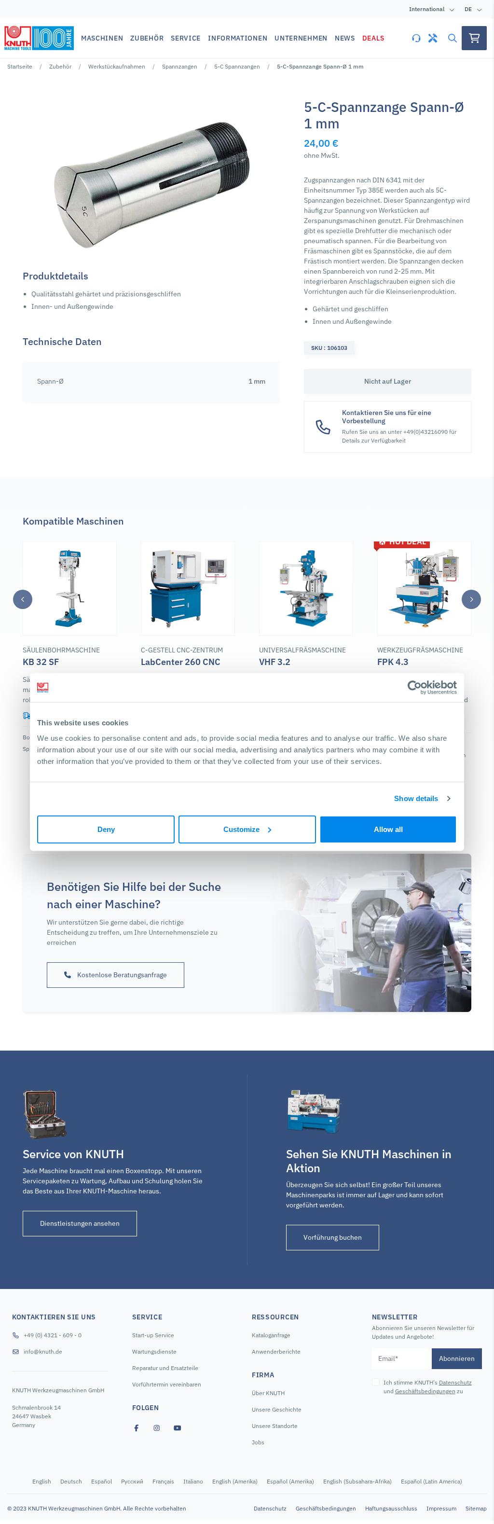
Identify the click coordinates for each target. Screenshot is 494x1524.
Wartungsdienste (154, 1351)
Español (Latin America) (431, 1481)
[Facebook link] (136, 1428)
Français (163, 1481)
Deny (106, 829)
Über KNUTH (268, 1393)
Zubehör (60, 66)
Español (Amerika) (290, 1481)
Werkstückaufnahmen (116, 66)
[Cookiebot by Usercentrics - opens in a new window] (414, 687)
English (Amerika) (235, 1481)
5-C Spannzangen (237, 66)
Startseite (19, 66)
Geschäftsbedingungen (425, 1391)
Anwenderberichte (276, 1351)
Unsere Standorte (275, 1425)
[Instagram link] (157, 1428)
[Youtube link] (177, 1428)
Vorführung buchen (332, 1237)
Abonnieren (457, 1358)
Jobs (258, 1442)
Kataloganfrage (271, 1335)
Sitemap (476, 1508)
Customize (241, 829)
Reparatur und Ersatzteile (165, 1368)
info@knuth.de (43, 1351)
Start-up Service (153, 1335)
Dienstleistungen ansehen (80, 1223)
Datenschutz (455, 1382)
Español (101, 1481)
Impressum (441, 1508)
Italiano (193, 1481)
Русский (132, 1481)
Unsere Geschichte (277, 1409)
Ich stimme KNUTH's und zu (428, 1387)
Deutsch (71, 1481)
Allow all (388, 829)
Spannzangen (179, 66)
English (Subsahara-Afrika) (357, 1481)
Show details (416, 798)
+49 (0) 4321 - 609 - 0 (53, 1335)
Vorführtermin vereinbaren (166, 1384)
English (41, 1481)
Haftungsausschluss (391, 1508)
